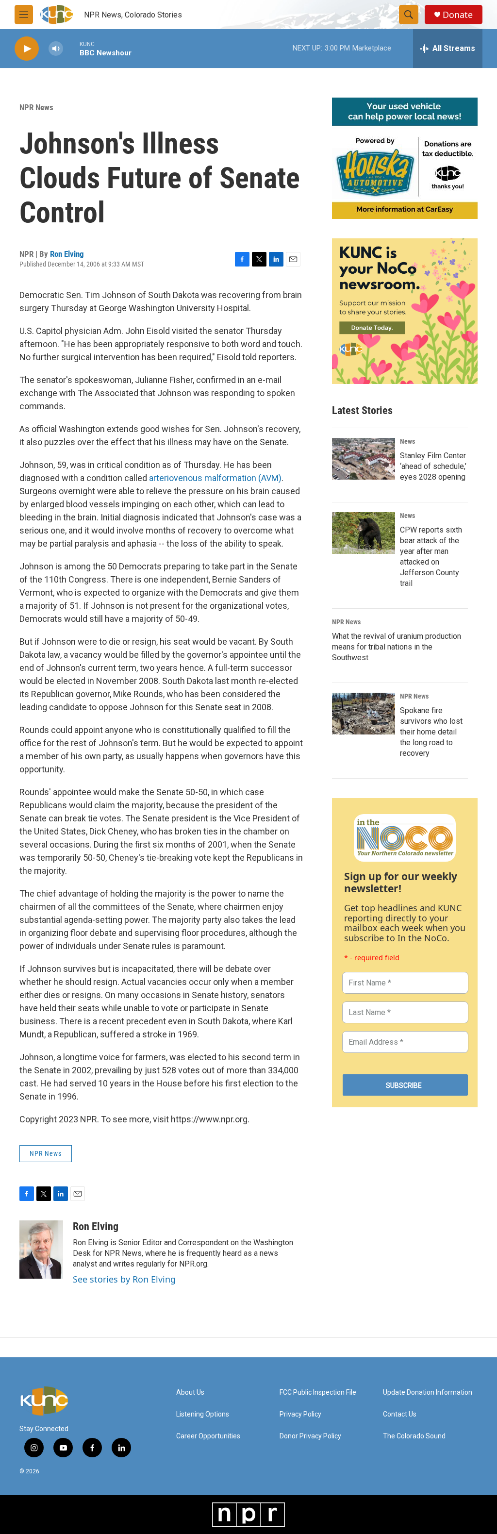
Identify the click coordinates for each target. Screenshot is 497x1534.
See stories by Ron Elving (124, 1279)
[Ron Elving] (41, 1249)
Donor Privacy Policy (310, 1436)
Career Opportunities (208, 1436)
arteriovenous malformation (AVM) (215, 478)
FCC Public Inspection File (318, 1392)
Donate (458, 15)
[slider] (71, 48)
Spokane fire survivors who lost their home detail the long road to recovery (431, 732)
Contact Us (399, 1414)
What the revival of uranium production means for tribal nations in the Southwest (396, 647)
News (407, 441)
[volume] (56, 49)
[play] (26, 48)
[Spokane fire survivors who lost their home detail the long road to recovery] (363, 713)
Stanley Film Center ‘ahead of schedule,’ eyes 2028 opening (433, 466)
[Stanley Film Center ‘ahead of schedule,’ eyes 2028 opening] (363, 459)
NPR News (36, 107)
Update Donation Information (427, 1392)
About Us (190, 1392)
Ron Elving (67, 254)
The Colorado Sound (414, 1436)
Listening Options (202, 1414)
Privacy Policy (300, 1414)
